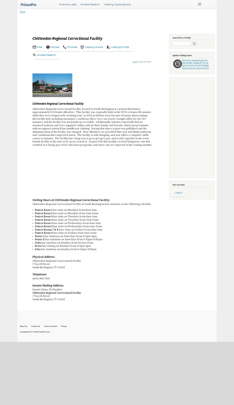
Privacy (64, 326)
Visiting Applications (117, 4)
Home (22, 11)
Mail (39, 46)
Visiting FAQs (120, 46)
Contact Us (35, 326)
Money (55, 46)
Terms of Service (50, 326)
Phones (72, 46)
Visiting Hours (94, 46)
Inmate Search (90, 4)
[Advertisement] (115, 23)
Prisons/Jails (67, 4)
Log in (135, 61)
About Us (23, 326)
